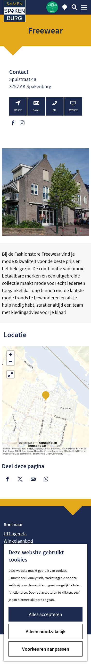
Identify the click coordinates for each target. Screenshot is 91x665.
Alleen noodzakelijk (46, 631)
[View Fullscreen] (10, 374)
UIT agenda (15, 533)
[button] (45, 395)
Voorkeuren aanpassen (45, 649)
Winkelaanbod (18, 541)
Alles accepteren (45, 614)
